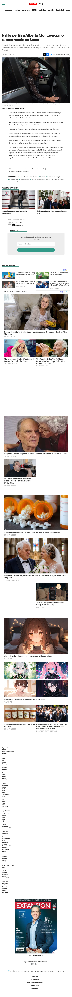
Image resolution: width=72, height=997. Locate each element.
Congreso (4, 773)
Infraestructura (5, 830)
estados (42, 10)
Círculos (4, 789)
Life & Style (6, 810)
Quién (4, 783)
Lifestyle (4, 876)
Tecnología (4, 757)
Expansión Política (17, 223)
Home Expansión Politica (8, 751)
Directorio (35, 988)
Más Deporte (5, 874)
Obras (3, 758)
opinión (51, 10)
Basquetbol (4, 872)
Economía (4, 753)
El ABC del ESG (5, 849)
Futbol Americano (6, 871)
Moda (3, 790)
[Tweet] (44, 54)
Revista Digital (5, 878)
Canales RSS (35, 985)
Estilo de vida (5, 807)
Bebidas (4, 885)
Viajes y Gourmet (6, 794)
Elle (3, 799)
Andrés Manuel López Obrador (28, 177)
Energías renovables (37, 179)
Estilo (3, 812)
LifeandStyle (5, 764)
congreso (26, 10)
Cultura (3, 796)
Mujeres (4, 762)
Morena (42, 177)
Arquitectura (5, 831)
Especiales (4, 862)
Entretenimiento (6, 814)
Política (4, 767)
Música (3, 819)
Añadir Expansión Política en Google (60, 54)
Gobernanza (5, 842)
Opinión (4, 778)
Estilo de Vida (5, 892)
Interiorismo (5, 833)
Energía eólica (13, 179)
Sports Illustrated (8, 865)
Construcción (5, 826)
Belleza (3, 792)
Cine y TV (4, 817)
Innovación (4, 847)
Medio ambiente (6, 838)
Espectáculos (5, 785)
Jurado (3, 894)
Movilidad (4, 844)
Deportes (4, 815)
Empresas (4, 749)
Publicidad (35, 976)
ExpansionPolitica (39, 964)
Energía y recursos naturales (54, 179)
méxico (17, 10)
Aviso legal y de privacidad (35, 982)
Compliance (35, 979)
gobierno (8, 10)
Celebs (3, 805)
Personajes (4, 888)
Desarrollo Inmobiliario (7, 828)
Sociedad (60, 10)
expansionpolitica (36, 964)
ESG (3, 760)
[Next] (68, 199)
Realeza (4, 787)
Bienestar (4, 890)
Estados (4, 776)
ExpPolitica (32, 964)
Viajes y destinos (6, 887)
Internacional (5, 755)
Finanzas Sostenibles (7, 846)
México (4, 771)
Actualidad (4, 856)
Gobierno (4, 769)
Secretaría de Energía (53, 177)
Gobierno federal (14, 182)
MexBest (5, 881)
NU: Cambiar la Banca (36, 955)
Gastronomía (5, 883)
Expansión (5, 748)
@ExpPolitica (19, 108)
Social (3, 840)
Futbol (3, 867)
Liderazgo (4, 858)
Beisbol (3, 869)
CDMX (34, 10)
